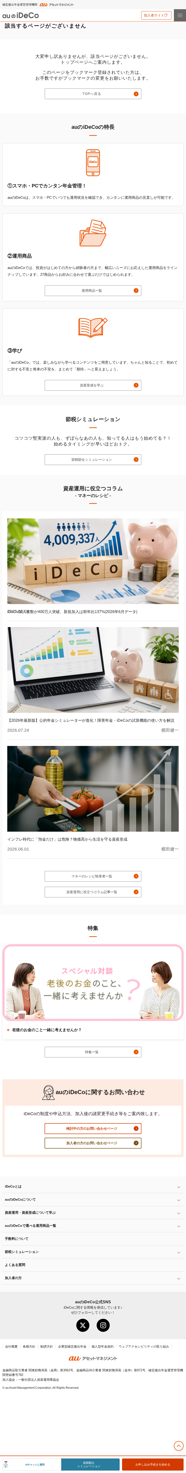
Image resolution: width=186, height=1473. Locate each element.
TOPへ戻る (91, 94)
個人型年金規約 (103, 1346)
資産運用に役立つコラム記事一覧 (91, 892)
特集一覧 (92, 1052)
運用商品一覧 (92, 290)
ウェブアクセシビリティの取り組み (144, 1346)
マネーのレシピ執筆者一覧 (91, 876)
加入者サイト (154, 15)
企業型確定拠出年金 (72, 1346)
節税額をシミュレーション (91, 459)
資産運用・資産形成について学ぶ (30, 1212)
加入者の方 (13, 1278)
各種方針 (29, 1346)
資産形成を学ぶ (92, 385)
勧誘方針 (46, 1346)
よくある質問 (15, 1265)
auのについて (20, 1199)
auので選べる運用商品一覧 (30, 1226)
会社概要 (11, 1346)
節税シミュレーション (22, 1252)
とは (13, 1186)
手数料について (17, 1239)
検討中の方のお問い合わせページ (91, 1128)
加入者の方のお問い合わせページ (91, 1143)
